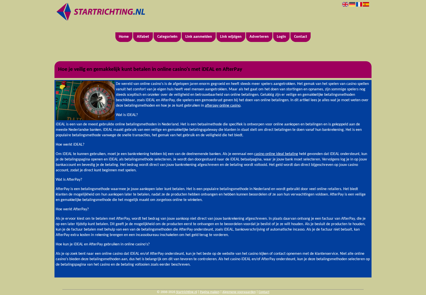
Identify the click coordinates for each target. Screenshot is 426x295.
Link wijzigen (231, 37)
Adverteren (259, 37)
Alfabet (143, 37)
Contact (300, 37)
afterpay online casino (222, 106)
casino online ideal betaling (276, 154)
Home (124, 37)
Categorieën (167, 37)
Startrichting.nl (186, 292)
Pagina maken (209, 292)
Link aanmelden (198, 37)
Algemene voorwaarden (239, 292)
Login (281, 37)
